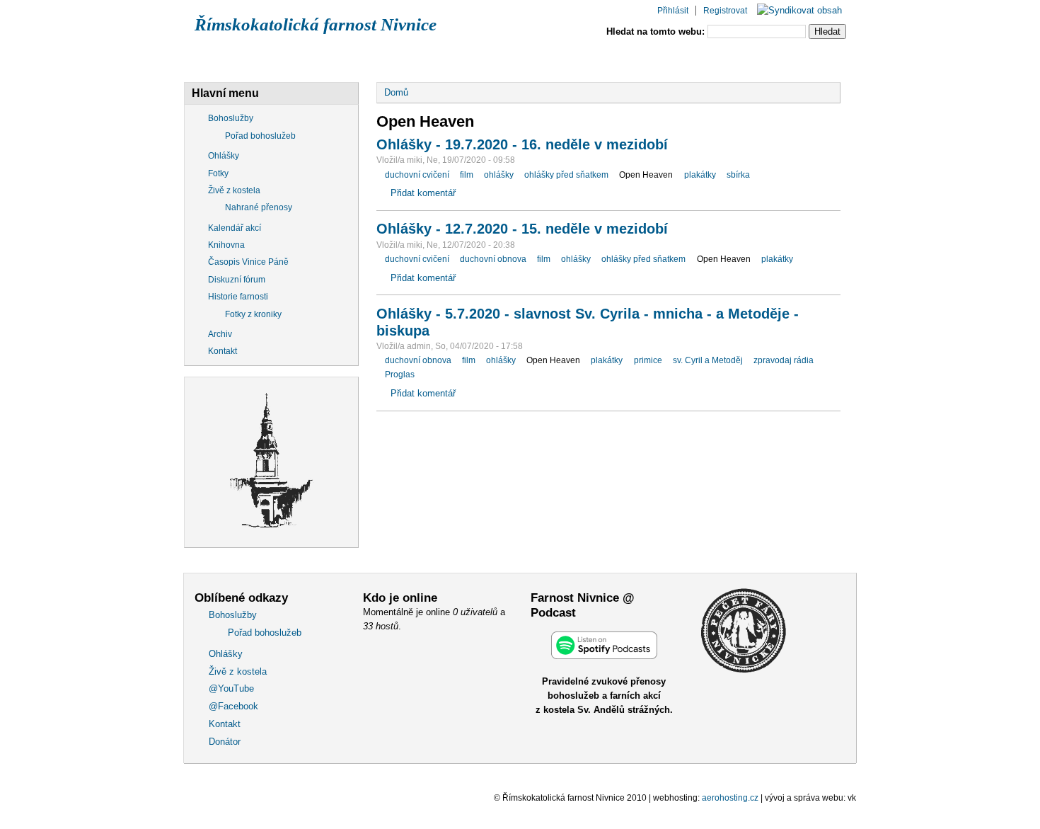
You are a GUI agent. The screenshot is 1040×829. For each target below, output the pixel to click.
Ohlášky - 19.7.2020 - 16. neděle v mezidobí (522, 144)
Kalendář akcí (234, 228)
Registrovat (725, 11)
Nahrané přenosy (258, 207)
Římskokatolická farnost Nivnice (316, 24)
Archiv (220, 334)
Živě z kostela (423, 59)
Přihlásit (672, 11)
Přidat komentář (423, 193)
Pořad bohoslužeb (260, 136)
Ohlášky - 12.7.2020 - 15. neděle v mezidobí (522, 228)
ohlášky (499, 175)
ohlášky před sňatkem (566, 175)
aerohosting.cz (730, 798)
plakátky (700, 175)
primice (648, 360)
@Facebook (619, 59)
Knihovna (226, 245)
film (466, 175)
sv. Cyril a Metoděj (708, 360)
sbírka (738, 175)
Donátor (793, 59)
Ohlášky (326, 59)
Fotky (218, 173)
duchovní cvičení (417, 175)
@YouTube (524, 59)
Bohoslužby (234, 59)
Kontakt (709, 59)
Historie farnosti (238, 297)
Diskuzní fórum (236, 280)
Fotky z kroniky (253, 314)
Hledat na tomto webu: (656, 31)
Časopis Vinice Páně (248, 262)
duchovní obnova (493, 259)
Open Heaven (646, 175)
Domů (396, 92)
